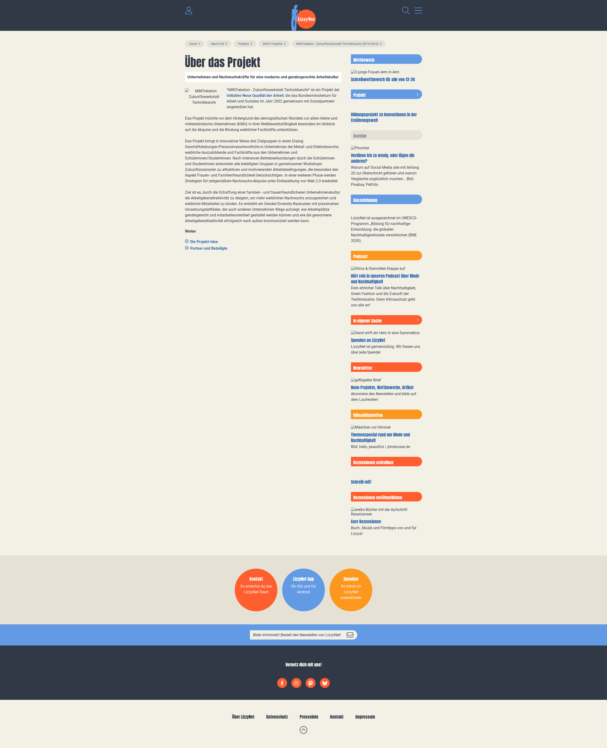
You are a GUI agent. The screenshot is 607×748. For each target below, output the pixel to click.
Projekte (243, 44)
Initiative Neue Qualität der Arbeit (255, 95)
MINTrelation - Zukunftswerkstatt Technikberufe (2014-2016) (337, 44)
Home (193, 44)
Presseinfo (309, 717)
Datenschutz (277, 717)
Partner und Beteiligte (208, 248)
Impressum (365, 717)
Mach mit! (217, 44)
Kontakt (337, 717)
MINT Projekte (272, 44)
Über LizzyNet (243, 717)
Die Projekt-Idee (204, 241)
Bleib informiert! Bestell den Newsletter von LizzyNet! (297, 635)
